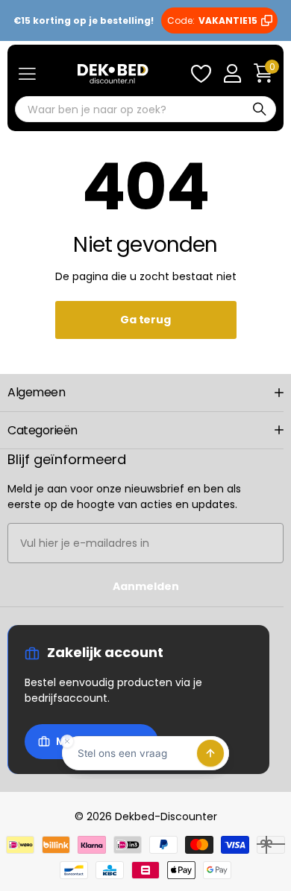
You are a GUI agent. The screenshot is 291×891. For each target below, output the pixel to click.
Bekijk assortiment (27, 74)
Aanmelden (146, 586)
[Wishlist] (200, 74)
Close (145, 392)
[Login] (232, 74)
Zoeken (259, 109)
